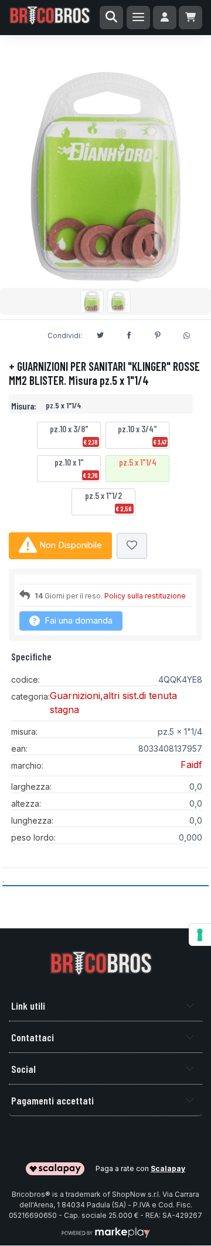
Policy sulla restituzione (145, 595)
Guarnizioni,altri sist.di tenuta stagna (113, 702)
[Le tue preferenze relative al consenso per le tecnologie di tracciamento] (200, 935)
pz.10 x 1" (76, 468)
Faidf (191, 764)
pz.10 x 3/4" (142, 435)
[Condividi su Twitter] (100, 333)
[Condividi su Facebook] (128, 333)
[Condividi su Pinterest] (157, 333)
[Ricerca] (111, 17)
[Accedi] (164, 17)
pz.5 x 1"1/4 (137, 462)
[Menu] (138, 17)
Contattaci (32, 1037)
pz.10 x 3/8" (74, 435)
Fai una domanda (77, 620)
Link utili (28, 1005)
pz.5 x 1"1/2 (108, 501)
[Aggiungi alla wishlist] (132, 546)
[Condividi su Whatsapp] (186, 334)
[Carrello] (190, 17)
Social (23, 1068)
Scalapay (168, 1168)
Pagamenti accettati (52, 1100)
